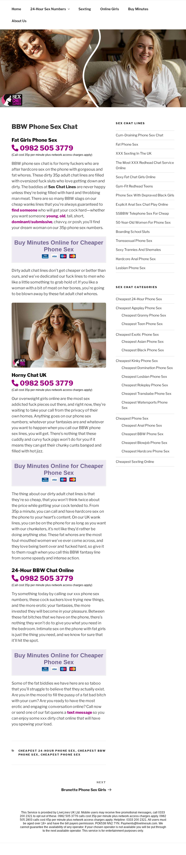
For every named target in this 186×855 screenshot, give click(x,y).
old (62, 216)
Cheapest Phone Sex (61, 754)
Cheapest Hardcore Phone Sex (146, 451)
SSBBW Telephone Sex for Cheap (142, 213)
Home (16, 9)
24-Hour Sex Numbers (48, 9)
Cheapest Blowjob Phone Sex (144, 443)
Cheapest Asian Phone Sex (143, 341)
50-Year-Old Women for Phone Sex (143, 222)
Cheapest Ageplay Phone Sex (139, 308)
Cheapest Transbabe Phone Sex (146, 393)
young (52, 216)
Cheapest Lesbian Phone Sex (144, 376)
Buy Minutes (138, 9)
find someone (24, 210)
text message (80, 712)
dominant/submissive (32, 222)
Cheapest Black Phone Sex (143, 350)
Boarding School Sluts (133, 231)
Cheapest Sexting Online (135, 461)
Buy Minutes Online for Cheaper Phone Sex (58, 246)
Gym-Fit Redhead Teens (134, 186)
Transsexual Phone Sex (134, 240)
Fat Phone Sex (127, 144)
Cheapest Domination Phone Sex (147, 368)
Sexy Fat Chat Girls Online (135, 177)
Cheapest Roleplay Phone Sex (145, 385)
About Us (19, 21)
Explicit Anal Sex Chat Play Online (142, 204)
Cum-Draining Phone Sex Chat (139, 135)
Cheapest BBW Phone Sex (142, 434)
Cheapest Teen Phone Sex (142, 324)
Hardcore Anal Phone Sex (136, 259)
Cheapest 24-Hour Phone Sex (47, 750)
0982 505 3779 (45, 148)
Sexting (84, 9)
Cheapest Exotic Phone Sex (137, 334)
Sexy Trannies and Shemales (138, 249)
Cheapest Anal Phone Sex (142, 425)
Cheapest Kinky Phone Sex (137, 361)
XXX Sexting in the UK (134, 153)
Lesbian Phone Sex (131, 268)
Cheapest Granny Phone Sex (144, 315)
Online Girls (109, 9)
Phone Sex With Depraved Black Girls (145, 195)
